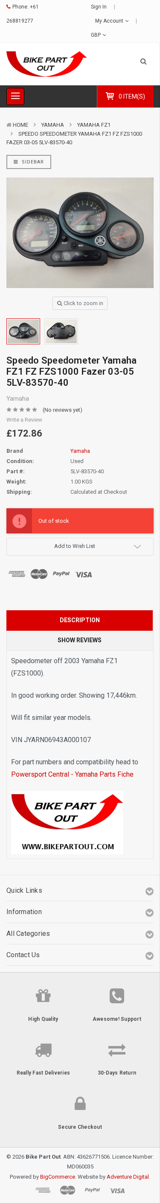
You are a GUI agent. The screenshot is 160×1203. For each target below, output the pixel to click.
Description (80, 620)
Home (20, 125)
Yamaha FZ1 (94, 125)
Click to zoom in (82, 303)
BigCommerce (57, 1177)
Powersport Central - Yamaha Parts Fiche (72, 774)
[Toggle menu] (15, 96)
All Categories (28, 933)
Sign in (99, 7)
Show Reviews (80, 640)
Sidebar (32, 162)
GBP (96, 35)
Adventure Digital (128, 1177)
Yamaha (52, 125)
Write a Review (24, 420)
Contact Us (23, 955)
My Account (110, 21)
